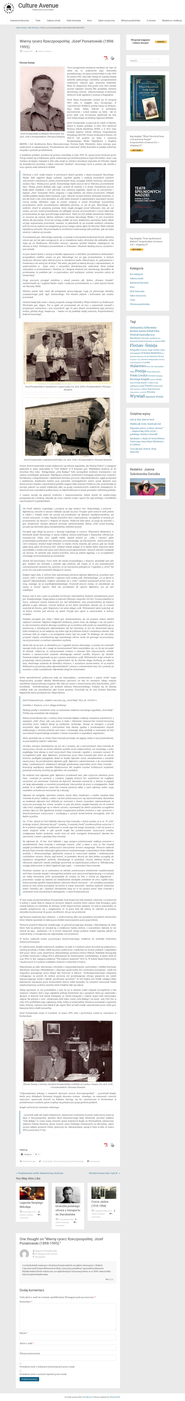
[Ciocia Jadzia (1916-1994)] (103, 1198)
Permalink (40, 1257)
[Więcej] (147, 486)
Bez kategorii (136, 274)
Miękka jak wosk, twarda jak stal (145, 424)
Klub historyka (74, 20)
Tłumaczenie (158, 386)
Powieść (152, 376)
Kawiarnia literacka (19, 20)
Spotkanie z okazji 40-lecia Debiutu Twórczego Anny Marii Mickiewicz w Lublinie (147, 441)
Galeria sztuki (53, 20)
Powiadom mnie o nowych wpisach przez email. (43, 1374)
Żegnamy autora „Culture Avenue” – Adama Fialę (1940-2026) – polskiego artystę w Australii (146, 431)
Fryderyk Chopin (146, 350)
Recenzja (159, 376)
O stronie (151, 20)
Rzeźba (159, 379)
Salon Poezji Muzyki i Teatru (142, 383)
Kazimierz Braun (156, 356)
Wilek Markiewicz (135, 389)
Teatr (38, 20)
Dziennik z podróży (149, 338)
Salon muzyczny (106, 20)
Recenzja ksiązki (139, 379)
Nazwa (24, 1333)
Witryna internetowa (30, 1353)
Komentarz (26, 1301)
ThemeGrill (115, 1397)
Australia (144, 334)
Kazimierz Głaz (135, 359)
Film (163, 341)
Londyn (146, 362)
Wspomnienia (153, 389)
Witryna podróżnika (130, 20)
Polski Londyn (139, 375)
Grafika (156, 350)
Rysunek (153, 379)
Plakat (132, 372)
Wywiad (137, 396)
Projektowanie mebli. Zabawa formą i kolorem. (40, 1173)
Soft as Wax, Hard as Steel (142, 419)
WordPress (87, 1397)
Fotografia (135, 350)
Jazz (162, 353)
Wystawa (151, 392)
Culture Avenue (44, 51)
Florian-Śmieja (60, 1161)
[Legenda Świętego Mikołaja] (32, 1199)
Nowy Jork (150, 366)
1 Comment (94, 1161)
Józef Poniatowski (76, 1161)
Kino (89, 20)
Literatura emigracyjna (149, 359)
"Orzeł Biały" (47, 1161)
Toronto (149, 385)
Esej (159, 338)
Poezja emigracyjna (153, 372)
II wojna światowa (151, 353)
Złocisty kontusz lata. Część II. (104, 1173)
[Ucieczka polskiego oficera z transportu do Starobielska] (68, 1202)
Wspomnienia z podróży (138, 392)
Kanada (133, 356)
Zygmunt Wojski (154, 396)
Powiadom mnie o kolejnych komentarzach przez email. (47, 1366)
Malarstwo (138, 366)
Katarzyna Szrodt (142, 356)
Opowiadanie (158, 366)
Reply (111, 1279)
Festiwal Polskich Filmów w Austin (145, 341)
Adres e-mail (27, 1343)
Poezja (140, 371)
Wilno (144, 389)
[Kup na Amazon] (147, 120)
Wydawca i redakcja (172, 20)
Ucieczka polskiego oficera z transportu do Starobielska (68, 1210)
